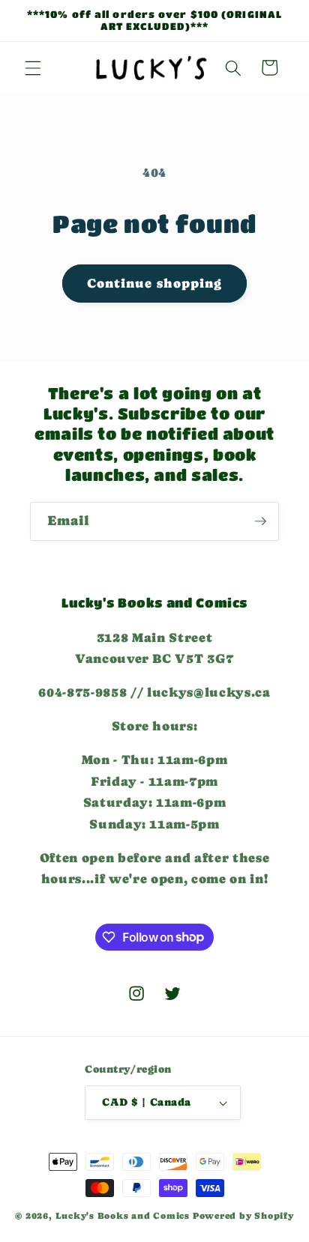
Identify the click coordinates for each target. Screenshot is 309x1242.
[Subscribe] (260, 521)
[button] (33, 67)
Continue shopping (155, 283)
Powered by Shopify (243, 1216)
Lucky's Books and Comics (123, 1216)
